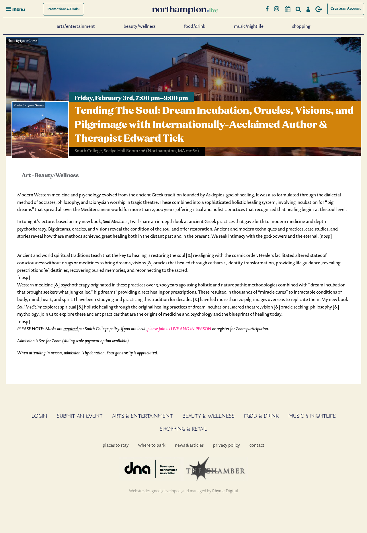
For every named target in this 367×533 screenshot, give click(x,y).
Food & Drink (261, 415)
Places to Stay (116, 445)
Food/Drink (194, 26)
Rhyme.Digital (225, 490)
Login (39, 415)
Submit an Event (80, 415)
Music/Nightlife (248, 26)
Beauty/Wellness (139, 26)
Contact (256, 445)
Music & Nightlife (312, 415)
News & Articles (189, 445)
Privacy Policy (226, 445)
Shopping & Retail (183, 428)
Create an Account (346, 9)
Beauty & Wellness (208, 415)
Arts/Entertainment (76, 26)
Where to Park (151, 445)
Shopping (301, 26)
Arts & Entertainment (142, 415)
